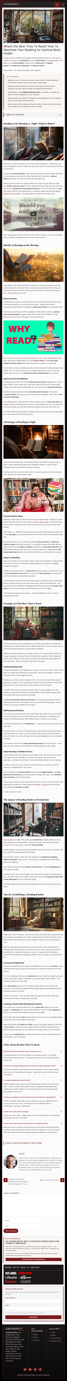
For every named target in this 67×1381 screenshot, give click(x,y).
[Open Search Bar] (57, 4)
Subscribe (33, 1317)
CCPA (53, 1332)
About (35, 1337)
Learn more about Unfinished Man (33, 1259)
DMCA (53, 1335)
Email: (7, 1305)
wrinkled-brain (17, 293)
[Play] (33, 214)
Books (39, 1143)
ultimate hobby (38, 360)
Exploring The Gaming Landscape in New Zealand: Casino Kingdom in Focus (18, 1181)
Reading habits (8, 840)
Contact (36, 1340)
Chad (21, 1154)
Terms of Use (56, 1338)
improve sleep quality (41, 522)
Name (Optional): (10, 1298)
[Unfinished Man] (12, 4)
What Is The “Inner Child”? (49, 1180)
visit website (30, 757)
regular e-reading (41, 784)
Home (35, 1335)
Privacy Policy (56, 1341)
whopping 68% (54, 60)
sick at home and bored (26, 358)
